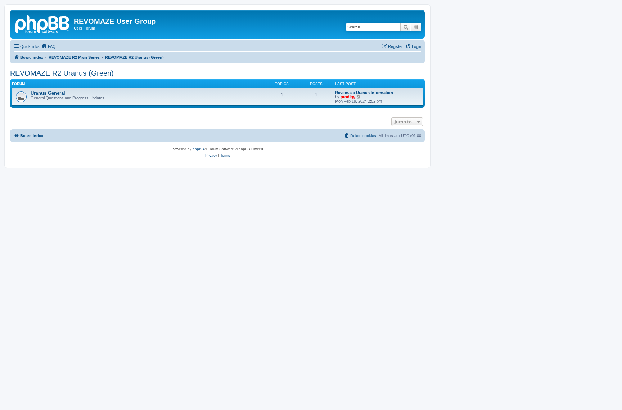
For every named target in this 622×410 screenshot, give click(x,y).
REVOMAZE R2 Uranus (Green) (62, 73)
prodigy (348, 97)
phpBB (198, 149)
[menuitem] (48, 46)
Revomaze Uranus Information (364, 92)
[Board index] (43, 23)
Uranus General (48, 93)
